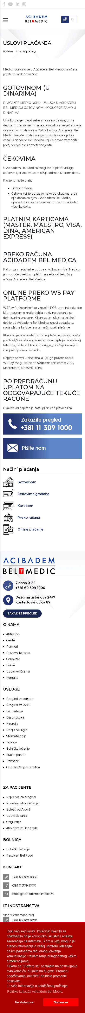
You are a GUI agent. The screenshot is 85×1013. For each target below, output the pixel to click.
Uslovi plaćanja (16, 816)
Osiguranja (13, 822)
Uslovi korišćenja (18, 671)
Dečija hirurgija (16, 730)
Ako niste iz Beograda (22, 828)
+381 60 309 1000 (24, 877)
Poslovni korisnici (18, 653)
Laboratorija (14, 711)
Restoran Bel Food (19, 855)
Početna (8, 51)
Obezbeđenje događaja (23, 767)
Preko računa (29, 518)
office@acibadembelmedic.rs (32, 894)
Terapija (11, 742)
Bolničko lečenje (18, 748)
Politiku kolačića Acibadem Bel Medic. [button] (35, 991)
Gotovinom (27, 482)
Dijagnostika (15, 717)
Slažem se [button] (61, 1002)
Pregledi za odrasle (19, 699)
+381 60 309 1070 (24, 920)
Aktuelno (12, 634)
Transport (13, 761)
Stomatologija (16, 736)
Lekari (10, 665)
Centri (10, 640)
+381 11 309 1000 (23, 885)
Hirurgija (12, 724)
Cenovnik (13, 659)
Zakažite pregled (22, 613)
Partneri (12, 646)
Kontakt (12, 678)
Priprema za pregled (21, 797)
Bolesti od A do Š (18, 809)
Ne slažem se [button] (24, 1002)
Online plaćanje (31, 529)
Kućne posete (16, 755)
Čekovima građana (33, 494)
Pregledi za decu (18, 705)
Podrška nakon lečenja (22, 803)
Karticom (25, 506)
